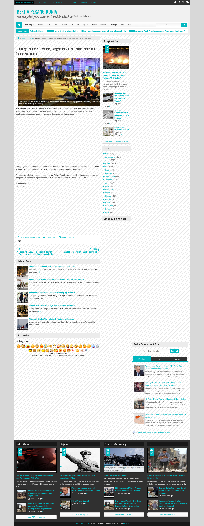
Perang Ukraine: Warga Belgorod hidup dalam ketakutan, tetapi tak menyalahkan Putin (83, 31)
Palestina (108, 173)
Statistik (93, 2)
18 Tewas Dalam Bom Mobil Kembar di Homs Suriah (165, 399)
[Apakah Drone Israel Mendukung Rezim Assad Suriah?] (108, 97)
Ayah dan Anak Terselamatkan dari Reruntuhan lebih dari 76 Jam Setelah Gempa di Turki (167, 31)
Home (19, 25)
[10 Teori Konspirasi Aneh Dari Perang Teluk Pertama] (108, 114)
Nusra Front (110, 189)
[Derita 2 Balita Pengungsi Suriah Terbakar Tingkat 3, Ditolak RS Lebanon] (152, 492)
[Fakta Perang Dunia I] (65, 505)
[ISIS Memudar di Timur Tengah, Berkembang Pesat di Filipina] (109, 492)
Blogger (126, 524)
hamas (107, 209)
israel (107, 170)
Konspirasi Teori (117, 25)
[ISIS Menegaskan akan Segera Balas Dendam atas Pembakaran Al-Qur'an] (36, 460)
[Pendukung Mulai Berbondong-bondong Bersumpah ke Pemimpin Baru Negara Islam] (21, 507)
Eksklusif (103, 25)
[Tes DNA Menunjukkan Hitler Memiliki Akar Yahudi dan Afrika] (80, 460)
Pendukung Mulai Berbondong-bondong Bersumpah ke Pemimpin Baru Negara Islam (41, 506)
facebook (179, 2)
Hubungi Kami (71, 2)
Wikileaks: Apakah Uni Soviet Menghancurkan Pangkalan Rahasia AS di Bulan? (115, 75)
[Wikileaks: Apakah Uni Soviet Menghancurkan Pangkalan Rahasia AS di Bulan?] (116, 57)
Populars (141, 359)
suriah (107, 160)
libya (107, 186)
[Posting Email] (19, 242)
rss (188, 2)
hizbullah (108, 203)
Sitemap (83, 2)
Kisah (94, 25)
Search (184, 25)
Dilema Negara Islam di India (115, 475)
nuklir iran (109, 206)
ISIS (129, 25)
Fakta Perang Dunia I (80, 501)
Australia (75, 25)
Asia (56, 25)
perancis (71, 237)
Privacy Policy (56, 2)
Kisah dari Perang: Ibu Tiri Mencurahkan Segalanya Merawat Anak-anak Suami (173, 503)
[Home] (18, 38)
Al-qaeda (108, 180)
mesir (107, 183)
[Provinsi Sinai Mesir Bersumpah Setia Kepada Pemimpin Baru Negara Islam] (21, 494)
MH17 (107, 212)
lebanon (108, 196)
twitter (175, 2)
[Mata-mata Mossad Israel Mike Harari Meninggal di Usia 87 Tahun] (65, 492)
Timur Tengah (28, 25)
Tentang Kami (42, 2)
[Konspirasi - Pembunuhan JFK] (108, 131)
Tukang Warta (51, 237)
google (183, 2)
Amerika (65, 25)
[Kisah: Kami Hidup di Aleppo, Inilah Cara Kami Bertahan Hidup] (167, 460)
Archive (178, 359)
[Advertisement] (53, 44)
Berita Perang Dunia (37, 11)
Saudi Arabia (110, 176)
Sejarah (85, 25)
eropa (64, 237)
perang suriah (110, 157)
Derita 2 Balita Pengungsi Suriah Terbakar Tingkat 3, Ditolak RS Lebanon (172, 490)
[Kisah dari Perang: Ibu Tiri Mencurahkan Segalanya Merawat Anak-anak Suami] (152, 505)
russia (107, 193)
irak (106, 167)
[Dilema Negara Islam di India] (124, 460)
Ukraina (108, 199)
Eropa (40, 25)
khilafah (108, 163)
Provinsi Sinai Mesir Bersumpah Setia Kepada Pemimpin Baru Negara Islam (41, 493)
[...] (38, 272)
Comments (160, 359)
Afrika (48, 25)
